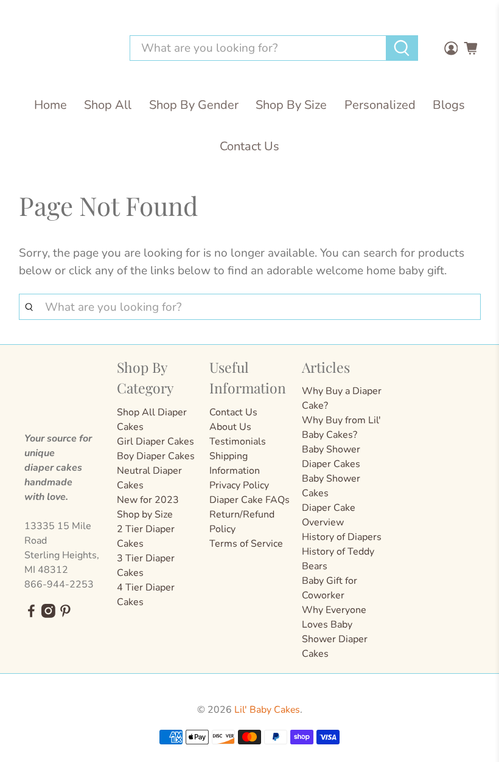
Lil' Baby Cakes (267, 709)
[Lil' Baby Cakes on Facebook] (31, 615)
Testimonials (237, 441)
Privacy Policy (239, 485)
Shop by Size (145, 514)
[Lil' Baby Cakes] (63, 48)
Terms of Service (246, 543)
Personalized (380, 105)
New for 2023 (148, 500)
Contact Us (249, 146)
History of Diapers (342, 537)
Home (50, 105)
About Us (230, 427)
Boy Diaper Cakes (156, 456)
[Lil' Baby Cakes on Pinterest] (65, 615)
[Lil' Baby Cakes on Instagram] (48, 615)
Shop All (107, 105)
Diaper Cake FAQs (249, 500)
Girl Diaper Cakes (155, 441)
